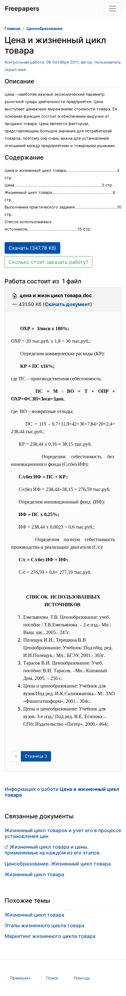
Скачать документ (67, 304)
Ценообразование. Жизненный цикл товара (58, 864)
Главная (12, 28)
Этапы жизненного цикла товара (44, 925)
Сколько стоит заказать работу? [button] (48, 262)
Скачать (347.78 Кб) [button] (32, 248)
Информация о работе (62, 792)
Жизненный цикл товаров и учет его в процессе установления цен (63, 833)
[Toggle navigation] (112, 8)
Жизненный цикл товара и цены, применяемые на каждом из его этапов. (53, 850)
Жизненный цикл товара (34, 874)
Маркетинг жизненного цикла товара (50, 936)
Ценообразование (45, 28)
